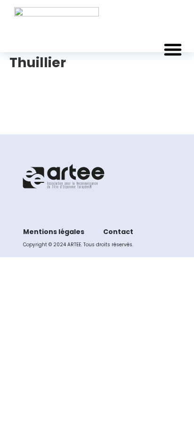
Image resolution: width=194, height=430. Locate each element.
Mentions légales (53, 231)
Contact (118, 231)
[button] (173, 49)
